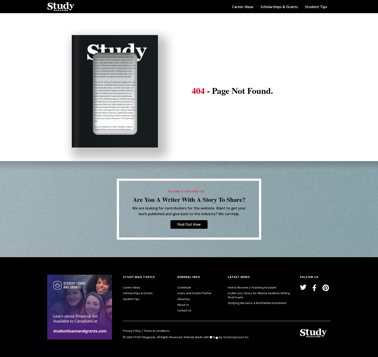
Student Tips (316, 6)
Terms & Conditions (157, 331)
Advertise (183, 299)
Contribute (184, 287)
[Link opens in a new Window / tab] (80, 307)
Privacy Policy (132, 331)
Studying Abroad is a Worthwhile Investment (257, 303)
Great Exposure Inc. (236, 337)
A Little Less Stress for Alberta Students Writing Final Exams (259, 295)
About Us (183, 305)
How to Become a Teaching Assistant (252, 287)
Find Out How (189, 224)
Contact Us (184, 310)
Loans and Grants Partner (194, 293)
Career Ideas (243, 6)
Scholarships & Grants (279, 6)
